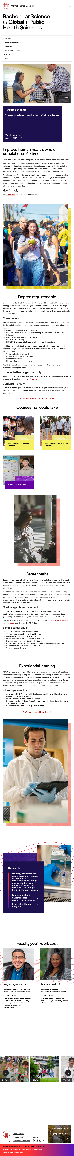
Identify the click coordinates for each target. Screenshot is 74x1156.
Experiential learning (12, 50)
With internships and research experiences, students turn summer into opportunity (13, 1090)
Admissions (10, 194)
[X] (44, 1140)
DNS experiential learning (35, 712)
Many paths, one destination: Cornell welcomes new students (42, 1088)
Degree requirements (12, 42)
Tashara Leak (49, 984)
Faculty (7, 58)
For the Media (18, 1134)
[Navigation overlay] (70, 6)
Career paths (9, 46)
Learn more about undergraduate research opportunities (23, 898)
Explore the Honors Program (21, 905)
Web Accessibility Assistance (32, 1149)
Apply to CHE (11, 138)
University (6, 1149)
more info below (30, 379)
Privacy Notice (15, 1149)
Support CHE (18, 1137)
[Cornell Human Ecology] (6, 6)
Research (7, 54)
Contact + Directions (21, 1140)
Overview (7, 38)
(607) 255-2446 (40, 1146)
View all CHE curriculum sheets (35, 398)
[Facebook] (34, 1140)
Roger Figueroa (13, 984)
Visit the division (12, 135)
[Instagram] (37, 1140)
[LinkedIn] (40, 1140)
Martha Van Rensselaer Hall (12, 1146)
